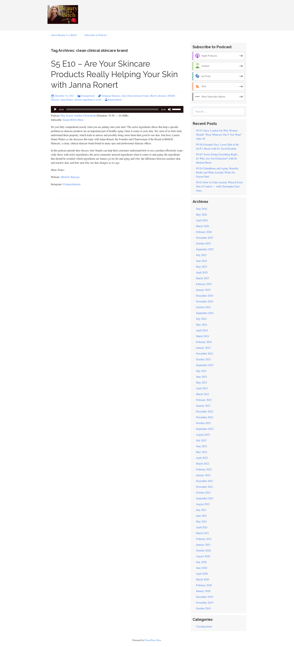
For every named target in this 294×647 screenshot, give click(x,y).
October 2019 (203, 608)
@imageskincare (72, 184)
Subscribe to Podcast (96, 35)
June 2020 (201, 567)
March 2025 (202, 278)
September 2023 (205, 365)
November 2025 (204, 237)
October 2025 (203, 243)
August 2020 (203, 556)
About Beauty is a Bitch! (64, 35)
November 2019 (204, 602)
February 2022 (204, 469)
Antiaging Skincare (110, 95)
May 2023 (201, 382)
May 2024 (201, 324)
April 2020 (202, 573)
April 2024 (202, 330)
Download (90, 115)
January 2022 (203, 475)
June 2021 (201, 515)
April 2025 (202, 272)
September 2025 (205, 249)
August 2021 (203, 504)
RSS (73, 119)
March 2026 (202, 226)
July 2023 (201, 371)
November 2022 (204, 417)
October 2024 (203, 307)
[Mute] (169, 109)
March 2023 (202, 394)
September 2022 (205, 428)
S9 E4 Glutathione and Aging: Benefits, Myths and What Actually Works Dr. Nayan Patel (217, 172)
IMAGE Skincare (70, 177)
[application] (117, 109)
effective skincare (158, 95)
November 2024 (204, 301)
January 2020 (203, 591)
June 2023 (201, 376)
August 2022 (203, 434)
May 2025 (201, 266)
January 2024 (203, 347)
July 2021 (201, 510)
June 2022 (201, 446)
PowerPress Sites (153, 640)
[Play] (55, 109)
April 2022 (202, 457)
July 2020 (201, 562)
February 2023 (204, 400)
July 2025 (201, 255)
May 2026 (201, 214)
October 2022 (203, 423)
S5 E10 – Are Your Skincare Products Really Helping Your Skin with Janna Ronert (114, 74)
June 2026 (201, 208)
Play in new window (72, 115)
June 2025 (201, 261)
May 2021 (201, 521)
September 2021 (205, 498)
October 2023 (203, 359)
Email (66, 119)
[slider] (177, 109)
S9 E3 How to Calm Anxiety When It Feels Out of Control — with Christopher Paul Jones (219, 186)
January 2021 (203, 544)
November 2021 (204, 486)
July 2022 (201, 440)
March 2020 (202, 579)
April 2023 (202, 388)
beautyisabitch (114, 99)
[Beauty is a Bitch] (62, 14)
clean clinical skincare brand (134, 95)
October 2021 (203, 492)
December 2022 (204, 411)
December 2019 (204, 596)
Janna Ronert (67, 99)
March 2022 (202, 463)
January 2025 (203, 289)
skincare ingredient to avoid (87, 99)
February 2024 (204, 342)
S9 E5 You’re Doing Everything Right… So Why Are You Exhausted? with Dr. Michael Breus (218, 158)
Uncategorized (87, 95)
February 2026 (204, 232)
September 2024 (205, 313)
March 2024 (202, 336)
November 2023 (204, 353)
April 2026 (202, 220)
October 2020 (203, 550)
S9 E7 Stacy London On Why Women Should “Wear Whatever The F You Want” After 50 (219, 134)
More (81, 119)
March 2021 (202, 533)
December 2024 (204, 295)
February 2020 (204, 585)
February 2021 (204, 539)
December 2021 (204, 481)
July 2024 (201, 318)
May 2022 (201, 452)
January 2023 (203, 405)
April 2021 (202, 527)
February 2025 (204, 284)
